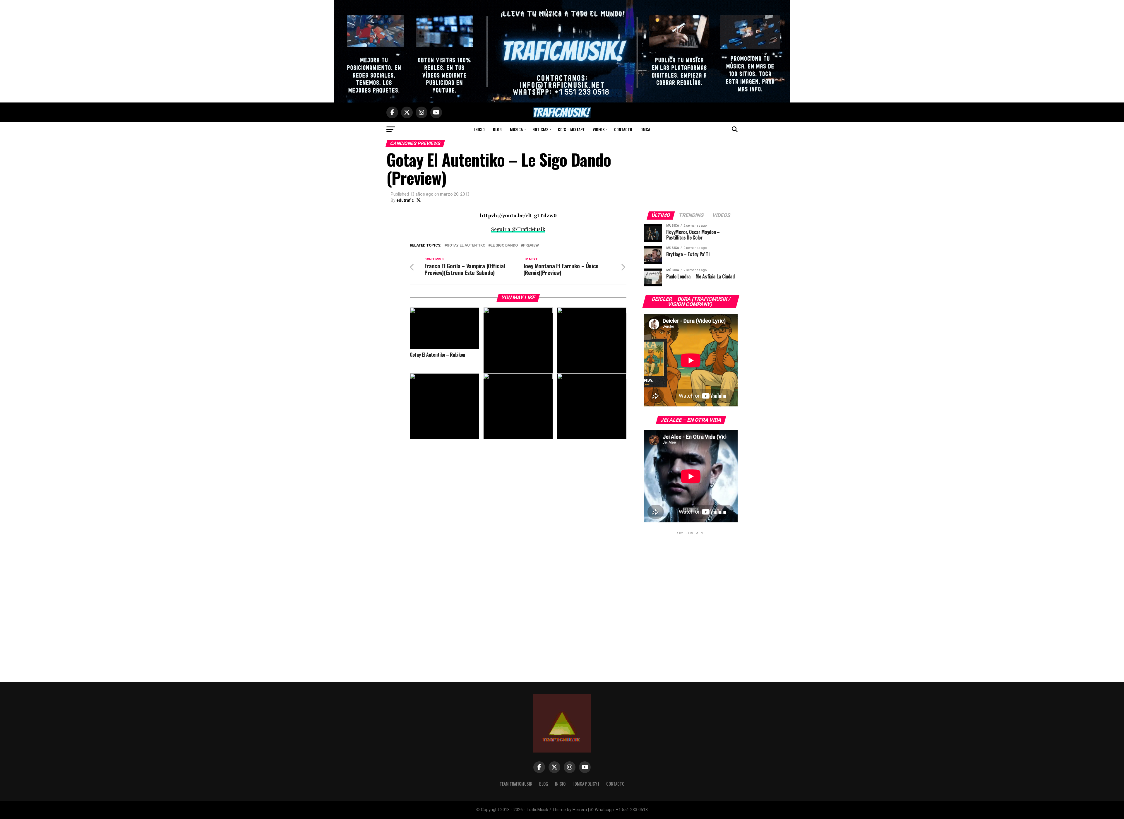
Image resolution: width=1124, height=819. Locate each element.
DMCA (645, 129)
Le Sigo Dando (504, 245)
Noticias (540, 129)
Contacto (623, 129)
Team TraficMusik (516, 784)
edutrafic (405, 200)
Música (516, 129)
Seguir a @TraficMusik (518, 229)
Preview (531, 245)
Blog (497, 129)
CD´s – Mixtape (571, 129)
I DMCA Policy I (586, 784)
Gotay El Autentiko (466, 245)
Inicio (479, 129)
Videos (598, 129)
